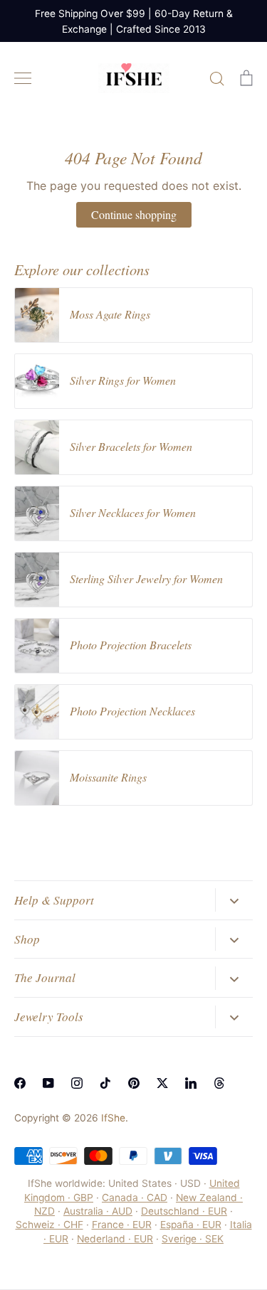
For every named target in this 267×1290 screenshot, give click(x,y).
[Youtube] (48, 1083)
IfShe (113, 1118)
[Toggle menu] (22, 78)
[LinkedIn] (191, 1083)
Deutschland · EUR (184, 1211)
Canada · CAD (134, 1197)
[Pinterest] (134, 1083)
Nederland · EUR (115, 1238)
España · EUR (190, 1224)
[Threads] (219, 1083)
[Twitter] (162, 1083)
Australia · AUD (97, 1211)
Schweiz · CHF (49, 1224)
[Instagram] (77, 1083)
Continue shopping (134, 214)
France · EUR (122, 1224)
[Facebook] (20, 1083)
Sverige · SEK (193, 1238)
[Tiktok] (105, 1083)
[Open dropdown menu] (234, 899)
